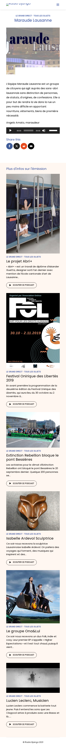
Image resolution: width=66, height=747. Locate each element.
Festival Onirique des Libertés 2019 (32, 378)
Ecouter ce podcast (23, 285)
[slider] (53, 130)
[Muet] (43, 130)
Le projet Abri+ (19, 261)
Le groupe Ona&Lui (23, 631)
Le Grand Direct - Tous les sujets (33, 16)
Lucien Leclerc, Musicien (27, 700)
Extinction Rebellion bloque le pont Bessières (32, 457)
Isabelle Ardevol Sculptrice (30, 538)
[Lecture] (10, 130)
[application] (33, 130)
